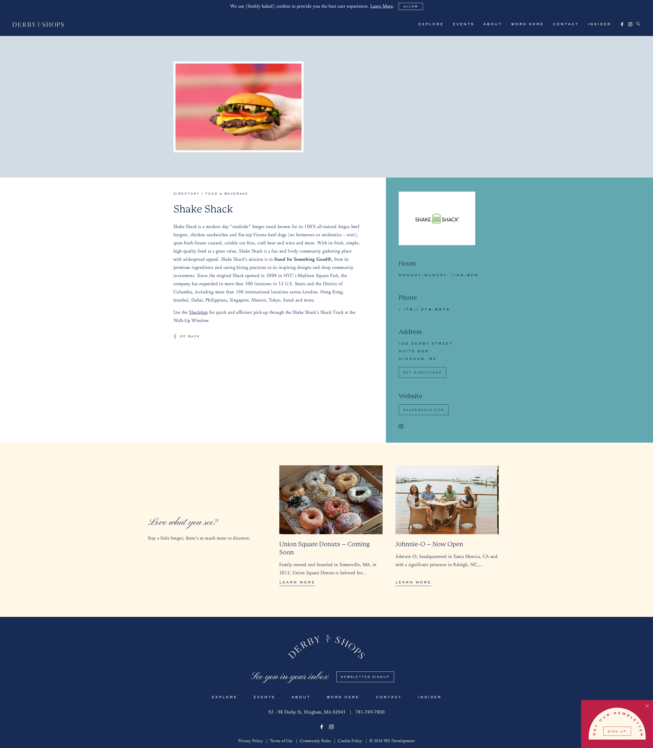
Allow (411, 6)
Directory (186, 194)
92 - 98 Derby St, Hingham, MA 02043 (307, 712)
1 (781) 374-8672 (424, 309)
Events (463, 24)
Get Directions (422, 372)
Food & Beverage (226, 194)
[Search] (638, 24)
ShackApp (198, 312)
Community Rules (315, 740)
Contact (566, 24)
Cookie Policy (350, 740)
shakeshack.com (423, 410)
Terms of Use (281, 740)
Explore (431, 24)
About (492, 24)
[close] (647, 706)
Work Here (527, 24)
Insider (599, 24)
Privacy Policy (250, 740)
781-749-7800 (370, 712)
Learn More (381, 6)
